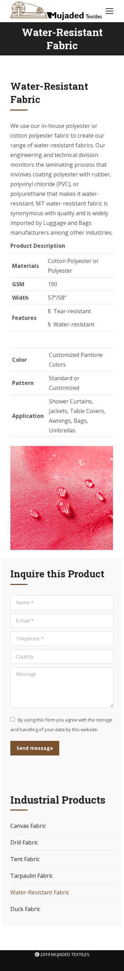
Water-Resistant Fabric (39, 892)
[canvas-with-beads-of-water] (61, 498)
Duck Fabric (25, 909)
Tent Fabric (25, 859)
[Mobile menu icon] (109, 11)
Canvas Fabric (28, 826)
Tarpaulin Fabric (31, 876)
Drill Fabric (24, 842)
